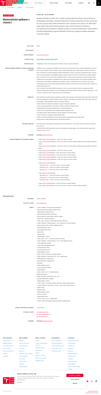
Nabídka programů (7, 343)
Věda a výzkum (54, 3)
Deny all (75, 383)
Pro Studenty (39, 3)
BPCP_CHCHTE (46, 150)
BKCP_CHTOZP (46, 159)
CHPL (47, 165)
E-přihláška (5, 356)
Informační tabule (72, 361)
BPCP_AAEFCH (46, 146)
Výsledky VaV (38, 350)
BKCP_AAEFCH (46, 141)
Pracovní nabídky (23, 356)
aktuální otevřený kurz (47, 135)
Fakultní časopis (72, 356)
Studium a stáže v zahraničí (26, 353)
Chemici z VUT (22, 361)
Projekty (37, 353)
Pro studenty (10, 7)
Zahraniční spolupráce (57, 343)
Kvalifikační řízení (39, 360)
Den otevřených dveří (8, 351)
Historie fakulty (71, 343)
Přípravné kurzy (7, 348)
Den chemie (22, 359)
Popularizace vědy (56, 351)
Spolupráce (68, 3)
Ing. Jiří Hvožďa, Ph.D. (42, 203)
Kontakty (5, 353)
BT (46, 169)
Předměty (20, 7)
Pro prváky (21, 348)
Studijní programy (23, 346)
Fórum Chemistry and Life (58, 346)
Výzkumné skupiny (39, 347)
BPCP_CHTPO (46, 163)
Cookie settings (75, 379)
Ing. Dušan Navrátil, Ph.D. (43, 55)
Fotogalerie (70, 348)
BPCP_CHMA (46, 183)
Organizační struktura (73, 340)
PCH (47, 167)
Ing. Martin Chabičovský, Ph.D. (44, 314)
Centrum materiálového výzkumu (41, 344)
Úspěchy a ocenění (40, 355)
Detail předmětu (30, 7)
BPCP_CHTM (46, 155)
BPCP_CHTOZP (46, 157)
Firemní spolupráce (56, 340)
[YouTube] (87, 381)
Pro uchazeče (24, 3)
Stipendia (21, 364)
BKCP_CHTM (46, 152)
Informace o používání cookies (92, 392)
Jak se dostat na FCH (8, 346)
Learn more (19, 382)
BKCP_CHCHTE (46, 139)
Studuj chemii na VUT (8, 340)
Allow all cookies (75, 375)
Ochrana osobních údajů (74, 366)
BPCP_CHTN (46, 185)
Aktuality (21, 340)
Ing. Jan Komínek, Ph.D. (42, 316)
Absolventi (70, 351)
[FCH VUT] (8, 3)
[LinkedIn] (96, 381)
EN (98, 3)
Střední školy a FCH (56, 348)
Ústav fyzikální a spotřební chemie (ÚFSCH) (47, 59)
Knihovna (21, 351)
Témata (37, 340)
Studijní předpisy (23, 366)
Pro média (70, 359)
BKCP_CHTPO (46, 173)
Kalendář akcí (71, 346)
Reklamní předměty (72, 353)
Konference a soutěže (40, 358)
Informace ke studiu (24, 343)
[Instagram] (92, 381)
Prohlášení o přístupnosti (93, 391)
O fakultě (81, 3)
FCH (3, 7)
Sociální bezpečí (71, 364)
